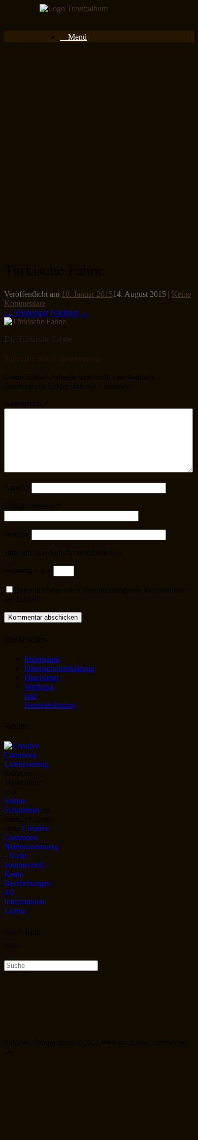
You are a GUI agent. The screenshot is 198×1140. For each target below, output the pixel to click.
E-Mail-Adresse (32, 506)
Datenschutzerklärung (59, 668)
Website (16, 534)
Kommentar (26, 403)
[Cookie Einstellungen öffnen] (80, 1131)
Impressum (41, 659)
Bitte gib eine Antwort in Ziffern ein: (62, 552)
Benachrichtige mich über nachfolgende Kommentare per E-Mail (94, 594)
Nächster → (69, 312)
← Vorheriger (26, 312)
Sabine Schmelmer (22, 805)
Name (16, 487)
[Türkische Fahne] (35, 321)
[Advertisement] (99, 149)
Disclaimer (41, 677)
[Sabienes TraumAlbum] (74, 8)
